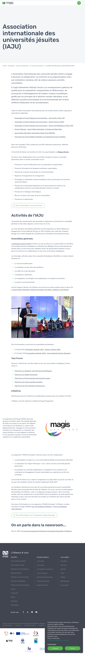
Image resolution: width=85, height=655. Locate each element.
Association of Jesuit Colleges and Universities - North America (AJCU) (39, 122)
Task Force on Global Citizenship (26, 375)
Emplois (63, 577)
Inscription (64, 561)
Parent (13, 597)
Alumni (13, 589)
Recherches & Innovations (45, 577)
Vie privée (18, 625)
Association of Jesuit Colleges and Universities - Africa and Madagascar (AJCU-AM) (44, 126)
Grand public (15, 605)
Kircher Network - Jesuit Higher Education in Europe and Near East (38, 129)
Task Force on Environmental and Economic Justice (32, 378)
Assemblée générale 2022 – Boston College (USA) (42, 350)
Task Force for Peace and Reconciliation (28, 382)
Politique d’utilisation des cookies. (57, 640)
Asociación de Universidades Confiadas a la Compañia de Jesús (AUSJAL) (40, 137)
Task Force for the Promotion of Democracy (30, 386)
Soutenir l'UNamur (42, 585)
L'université (40, 561)
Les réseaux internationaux (37, 65)
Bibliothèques (65, 581)
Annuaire (63, 565)
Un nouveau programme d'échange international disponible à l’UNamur (46, 531)
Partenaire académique (18, 581)
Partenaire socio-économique (20, 585)
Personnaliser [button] (51, 644)
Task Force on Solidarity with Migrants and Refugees (33, 371)
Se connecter (65, 585)
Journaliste (14, 601)
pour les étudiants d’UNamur (41, 507)
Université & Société (43, 581)
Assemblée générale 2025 (21, 244)
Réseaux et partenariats (22, 65)
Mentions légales (7, 625)
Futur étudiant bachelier (18, 561)
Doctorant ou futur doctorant (20, 569)
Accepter (55, 648)
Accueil (4, 65)
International (11, 65)
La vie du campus (42, 573)
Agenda (63, 569)
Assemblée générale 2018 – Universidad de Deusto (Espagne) (49, 353)
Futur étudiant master (17, 565)
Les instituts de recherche (45, 569)
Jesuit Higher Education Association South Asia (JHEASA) (35, 133)
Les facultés (40, 565)
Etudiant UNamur (16, 573)
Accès (62, 573)
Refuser (72, 648)
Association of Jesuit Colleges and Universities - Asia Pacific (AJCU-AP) (40, 118)
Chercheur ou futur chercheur (20, 577)
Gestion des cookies (29, 625)
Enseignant (14, 593)
